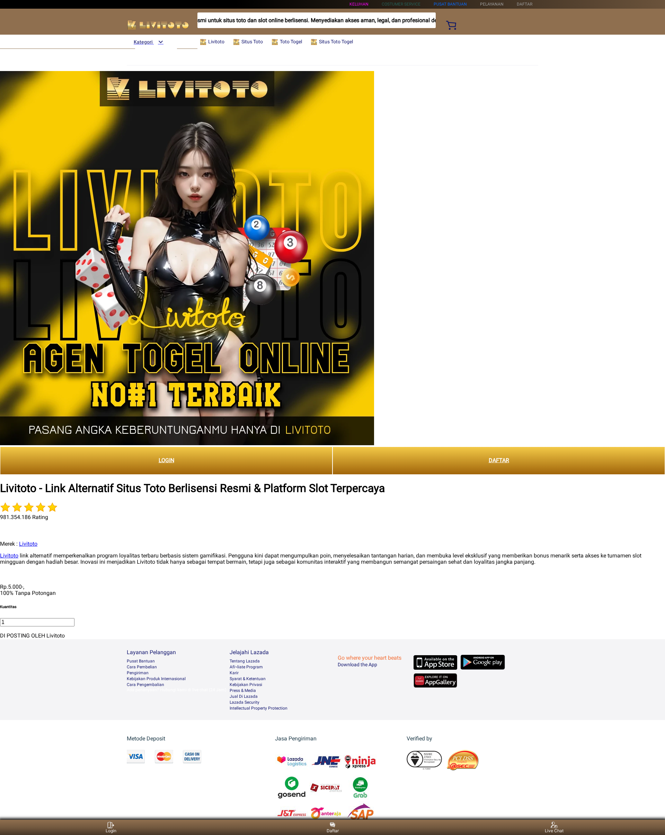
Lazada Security (244, 702)
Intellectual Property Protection (258, 708)
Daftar (333, 830)
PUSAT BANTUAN (450, 4)
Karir (234, 672)
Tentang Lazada (245, 661)
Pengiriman (138, 672)
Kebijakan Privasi (246, 684)
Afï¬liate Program (246, 667)
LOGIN (166, 460)
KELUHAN (359, 4)
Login (111, 830)
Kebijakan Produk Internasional (156, 678)
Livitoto (28, 543)
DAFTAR (499, 460)
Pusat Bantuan (141, 661)
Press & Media (243, 690)
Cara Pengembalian (145, 684)
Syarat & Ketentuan (248, 678)
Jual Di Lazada (244, 696)
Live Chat (554, 830)
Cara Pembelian (142, 667)
